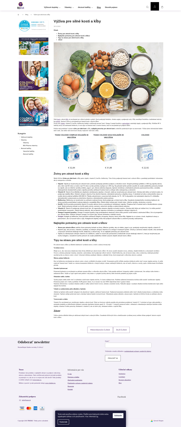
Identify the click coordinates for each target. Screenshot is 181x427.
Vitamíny (26, 142)
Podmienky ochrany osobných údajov (80, 383)
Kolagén (60, 216)
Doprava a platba (73, 377)
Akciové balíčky (26, 148)
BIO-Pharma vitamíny (30, 145)
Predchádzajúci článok (100, 330)
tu (97, 416)
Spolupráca (122, 374)
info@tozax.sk (26, 400)
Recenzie (71, 386)
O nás (70, 374)
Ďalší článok (121, 330)
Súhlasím (118, 415)
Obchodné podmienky (75, 380)
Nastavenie (63, 422)
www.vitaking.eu (50, 383)
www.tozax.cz (37, 380)
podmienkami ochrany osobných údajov (137, 351)
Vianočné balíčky (28, 151)
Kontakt (70, 389)
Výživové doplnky (26, 137)
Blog (120, 383)
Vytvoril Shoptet (158, 421)
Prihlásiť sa (113, 358)
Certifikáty (122, 377)
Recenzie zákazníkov (125, 380)
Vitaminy (24, 140)
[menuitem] (52, 6)
